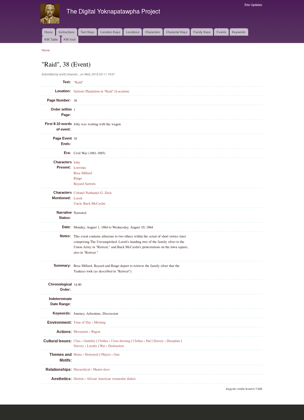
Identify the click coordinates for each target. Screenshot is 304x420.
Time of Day (82, 322)
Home (48, 32)
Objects (106, 354)
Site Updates (253, 4)
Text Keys (88, 32)
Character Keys (176, 32)
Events (221, 32)
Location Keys (110, 32)
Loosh (78, 198)
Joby (77, 162)
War (102, 345)
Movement (81, 331)
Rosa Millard (83, 172)
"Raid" (78, 82)
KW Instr (70, 39)
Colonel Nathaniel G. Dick (93, 192)
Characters (152, 32)
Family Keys (202, 32)
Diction (79, 378)
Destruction (116, 345)
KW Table (51, 39)
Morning (100, 322)
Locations (132, 32)
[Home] (50, 14)
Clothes (103, 340)
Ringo (78, 178)
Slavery (158, 340)
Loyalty (92, 345)
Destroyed (91, 354)
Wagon (95, 331)
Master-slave (101, 369)
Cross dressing (120, 340)
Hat (148, 340)
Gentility (89, 340)
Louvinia (80, 167)
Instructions (66, 32)
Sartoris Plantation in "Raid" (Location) (101, 91)
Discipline (173, 340)
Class (77, 340)
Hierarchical (82, 369)
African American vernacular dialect (111, 378)
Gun (116, 354)
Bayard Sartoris (85, 183)
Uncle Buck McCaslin (89, 203)
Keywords (239, 32)
